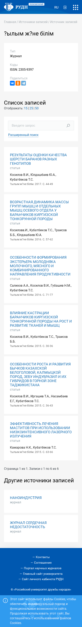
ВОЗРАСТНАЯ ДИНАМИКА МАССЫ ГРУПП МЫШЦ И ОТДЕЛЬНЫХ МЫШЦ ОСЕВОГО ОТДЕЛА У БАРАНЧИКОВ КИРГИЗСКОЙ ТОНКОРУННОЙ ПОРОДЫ (39, 210)
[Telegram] (23, 83)
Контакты (43, 557)
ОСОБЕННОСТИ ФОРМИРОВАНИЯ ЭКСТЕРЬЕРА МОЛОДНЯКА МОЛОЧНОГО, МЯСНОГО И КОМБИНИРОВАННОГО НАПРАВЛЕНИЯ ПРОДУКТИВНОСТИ (40, 265)
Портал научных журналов (43, 568)
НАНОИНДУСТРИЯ (26, 498)
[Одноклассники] (18, 83)
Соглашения (43, 562)
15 (25, 108)
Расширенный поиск (23, 135)
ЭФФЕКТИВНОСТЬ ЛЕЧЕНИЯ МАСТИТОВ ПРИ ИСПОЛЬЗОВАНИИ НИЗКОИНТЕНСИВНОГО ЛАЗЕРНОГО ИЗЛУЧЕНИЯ (41, 430)
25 (31, 108)
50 (37, 108)
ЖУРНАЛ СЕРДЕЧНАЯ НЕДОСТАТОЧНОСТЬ (28, 525)
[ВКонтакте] (12, 83)
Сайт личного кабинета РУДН (42, 579)
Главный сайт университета (42, 574)
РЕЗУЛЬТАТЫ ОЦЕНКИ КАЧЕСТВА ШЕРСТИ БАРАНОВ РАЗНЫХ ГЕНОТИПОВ (38, 159)
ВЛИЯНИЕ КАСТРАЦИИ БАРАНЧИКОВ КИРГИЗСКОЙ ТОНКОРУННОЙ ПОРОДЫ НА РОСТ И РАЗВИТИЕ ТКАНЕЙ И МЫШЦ (41, 319)
